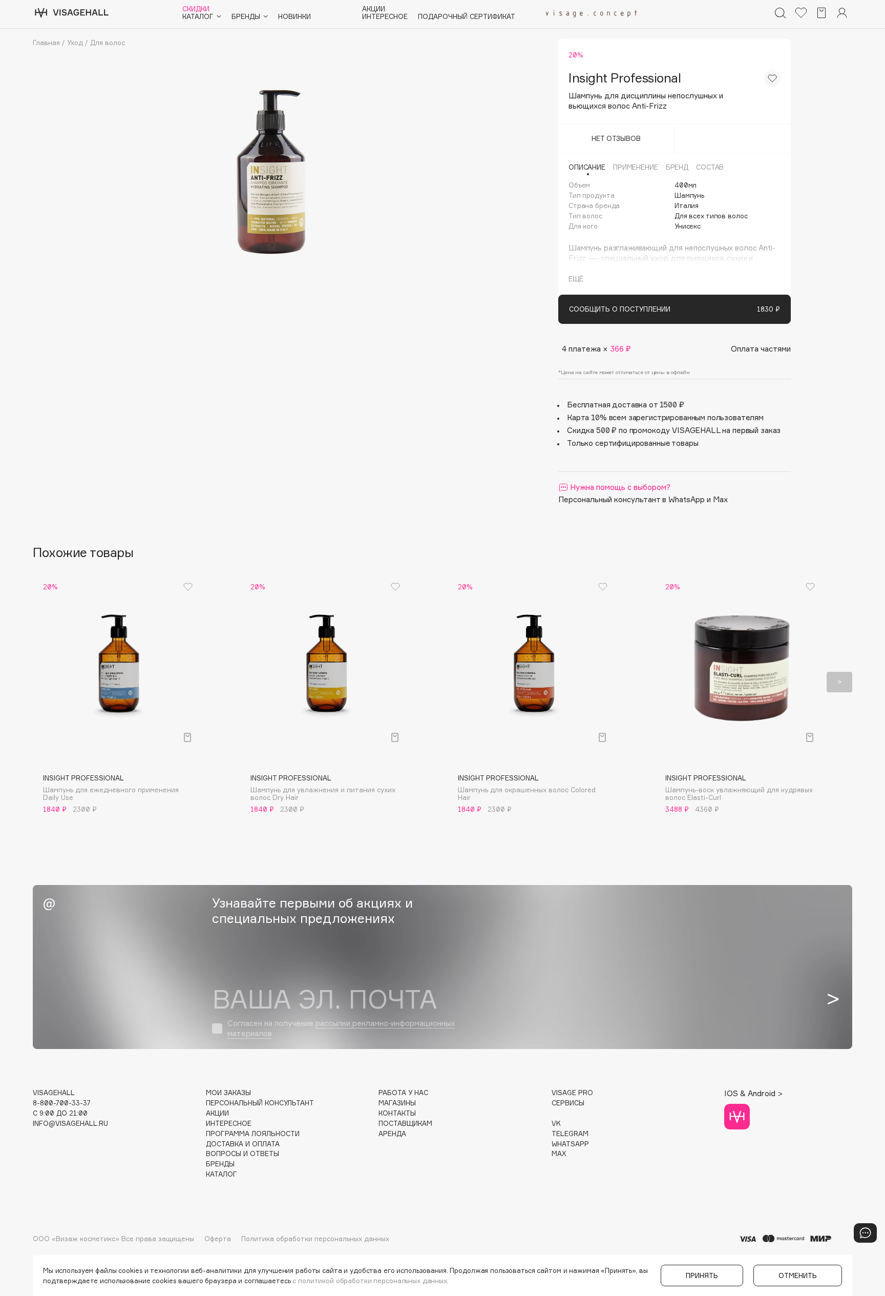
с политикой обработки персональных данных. (370, 1281)
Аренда (392, 1134)
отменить (797, 1275)
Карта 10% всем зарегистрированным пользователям (665, 417)
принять (702, 1275)
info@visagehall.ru (70, 1123)
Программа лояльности (253, 1134)
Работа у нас (403, 1093)
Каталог (221, 1174)
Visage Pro (572, 1093)
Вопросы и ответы (242, 1154)
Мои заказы (228, 1093)
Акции (373, 9)
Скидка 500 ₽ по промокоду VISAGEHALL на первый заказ (674, 430)
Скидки (195, 9)
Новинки (294, 16)
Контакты (397, 1113)
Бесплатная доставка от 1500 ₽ (625, 404)
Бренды (220, 1164)
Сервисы (568, 1103)
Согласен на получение (341, 1028)
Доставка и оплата (243, 1144)
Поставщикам (405, 1123)
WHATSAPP (570, 1144)
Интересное (385, 16)
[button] (45, 682)
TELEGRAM (570, 1134)
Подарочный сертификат (466, 16)
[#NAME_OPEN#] (865, 1233)
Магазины (397, 1103)
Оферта (217, 1239)
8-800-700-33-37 (62, 1103)
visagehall (54, 1093)
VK (556, 1123)
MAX (559, 1154)
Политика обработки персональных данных (315, 1239)
